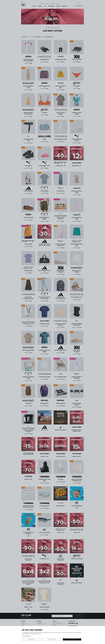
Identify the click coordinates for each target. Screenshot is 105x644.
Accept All (72, 639)
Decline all (31, 639)
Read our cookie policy (26, 636)
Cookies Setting (51, 639)
